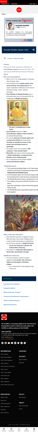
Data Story (3, 409)
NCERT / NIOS (4, 397)
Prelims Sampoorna (5, 403)
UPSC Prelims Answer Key (7, 384)
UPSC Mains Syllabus (6, 357)
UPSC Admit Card (5, 375)
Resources (26, 430)
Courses (4, 430)
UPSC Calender (5, 378)
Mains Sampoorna (5, 406)
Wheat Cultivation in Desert (12, 292)
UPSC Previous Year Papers (8, 366)
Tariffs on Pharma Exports (12, 300)
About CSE (3, 400)
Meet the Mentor (23, 359)
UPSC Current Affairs (6, 372)
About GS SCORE (23, 405)
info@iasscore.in (5, 3)
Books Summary (5, 412)
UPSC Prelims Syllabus (6, 360)
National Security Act (10, 304)
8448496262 (14, 3)
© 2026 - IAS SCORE (13, 424)
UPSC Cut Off (4, 369)
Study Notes (11, 430)
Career (20, 409)
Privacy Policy (22, 397)
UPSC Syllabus (4, 354)
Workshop (21, 362)
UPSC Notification (5, 381)
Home (19, 430)
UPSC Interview (4, 363)
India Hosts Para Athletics (12, 284)
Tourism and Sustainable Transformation (16, 296)
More (34, 430)
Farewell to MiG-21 (9, 288)
